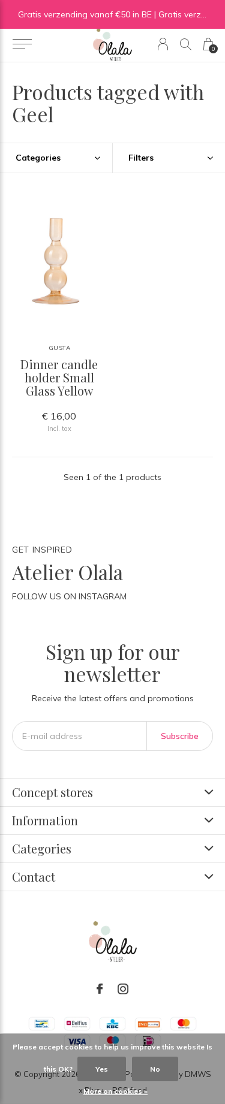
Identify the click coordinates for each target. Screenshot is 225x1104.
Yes (101, 1068)
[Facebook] (100, 989)
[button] (22, 44)
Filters (141, 157)
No (155, 1068)
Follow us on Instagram (69, 596)
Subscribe (180, 736)
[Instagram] (123, 989)
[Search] (185, 44)
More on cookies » (115, 1091)
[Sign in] (163, 44)
